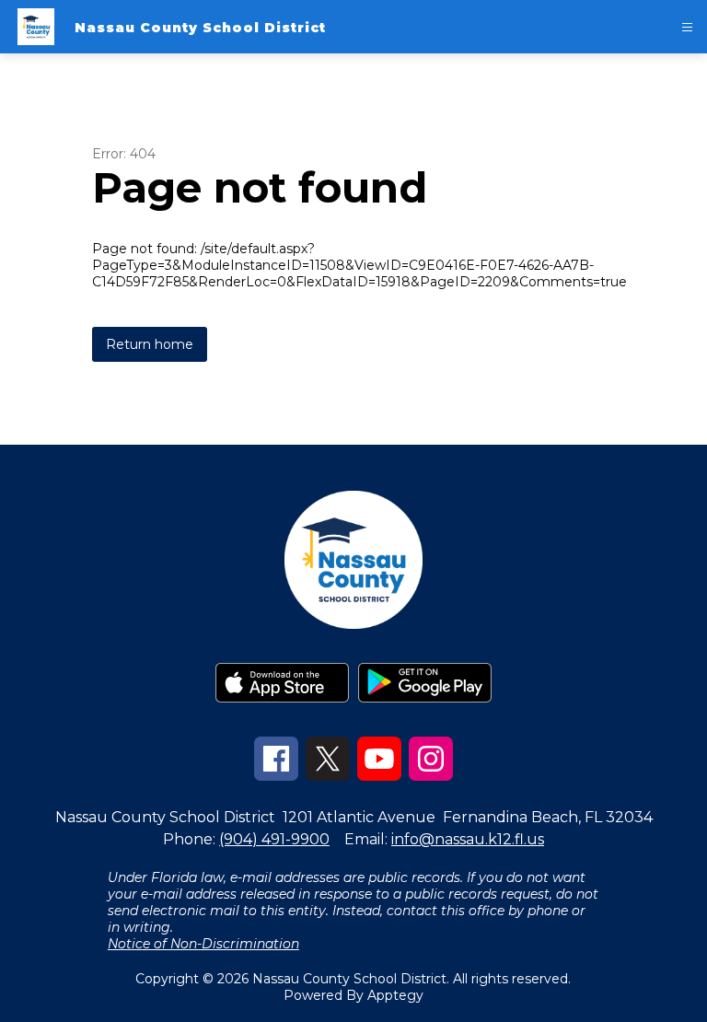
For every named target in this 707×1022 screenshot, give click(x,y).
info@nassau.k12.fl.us (467, 839)
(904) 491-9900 (274, 839)
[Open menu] (687, 27)
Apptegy (395, 995)
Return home (149, 344)
